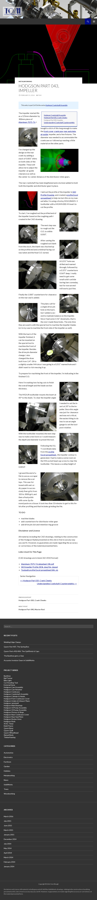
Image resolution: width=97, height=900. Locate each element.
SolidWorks (8, 784)
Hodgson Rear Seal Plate (13, 717)
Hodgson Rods (9, 721)
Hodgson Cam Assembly (13, 687)
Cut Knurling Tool (11, 683)
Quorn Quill (8, 730)
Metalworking (25, 81)
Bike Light (8, 680)
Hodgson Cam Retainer (13, 689)
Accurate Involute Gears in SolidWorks (19, 660)
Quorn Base (8, 728)
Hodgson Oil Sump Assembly (15, 710)
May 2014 (7, 848)
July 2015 (7, 821)
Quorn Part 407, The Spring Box (16, 647)
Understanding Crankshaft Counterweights (59, 123)
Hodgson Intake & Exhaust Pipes (17, 701)
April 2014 (8, 853)
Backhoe (7, 676)
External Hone (9, 685)
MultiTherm (8, 726)
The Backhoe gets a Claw (14, 656)
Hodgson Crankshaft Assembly (57, 105)
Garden (7, 766)
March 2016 (8, 816)
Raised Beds (9, 735)
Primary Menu (94, 21)
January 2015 (9, 835)
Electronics (8, 757)
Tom (39, 95)
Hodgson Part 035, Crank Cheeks (55, 118)
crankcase (58, 131)
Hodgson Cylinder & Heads (14, 696)
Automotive (8, 753)
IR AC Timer (9, 724)
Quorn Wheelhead (11, 733)
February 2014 (9, 862)
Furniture (7, 762)
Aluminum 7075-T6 (27, 122)
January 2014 (9, 866)
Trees (6, 789)
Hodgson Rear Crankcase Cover (16, 714)
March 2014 (8, 857)
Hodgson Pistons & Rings (14, 712)
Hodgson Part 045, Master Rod (32, 607)
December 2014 (10, 839)
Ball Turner (8, 678)
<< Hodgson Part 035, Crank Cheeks (36, 580)
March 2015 (8, 830)
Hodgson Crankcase (12, 692)
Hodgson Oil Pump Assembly (15, 708)
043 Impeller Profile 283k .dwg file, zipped (39, 567)
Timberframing (9, 737)
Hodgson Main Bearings (13, 705)
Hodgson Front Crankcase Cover (17, 699)
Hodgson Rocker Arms (12, 719)
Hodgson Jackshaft (11, 703)
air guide (44, 134)
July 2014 (7, 844)
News (6, 780)
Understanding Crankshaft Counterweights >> (57, 583)
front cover (48, 131)
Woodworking (9, 794)
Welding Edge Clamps (12, 642)
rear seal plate (70, 131)
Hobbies (7, 771)
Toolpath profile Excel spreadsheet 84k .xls (39, 570)
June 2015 (8, 825)
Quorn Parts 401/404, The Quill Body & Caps (21, 651)
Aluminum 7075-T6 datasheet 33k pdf (37, 564)
